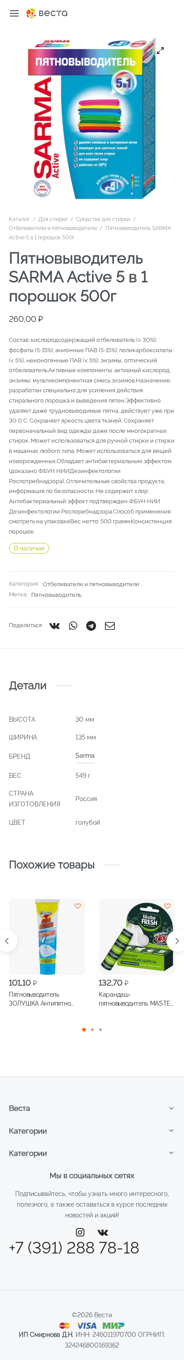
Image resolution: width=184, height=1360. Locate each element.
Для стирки (52, 219)
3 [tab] (100, 1029)
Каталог (19, 219)
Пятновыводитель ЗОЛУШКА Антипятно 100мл (40, 998)
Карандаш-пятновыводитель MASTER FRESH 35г (137, 998)
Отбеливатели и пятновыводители (53, 228)
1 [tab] (84, 1029)
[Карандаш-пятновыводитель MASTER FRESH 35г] (137, 937)
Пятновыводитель (56, 595)
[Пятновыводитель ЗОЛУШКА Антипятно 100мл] (47, 937)
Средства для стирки (103, 219)
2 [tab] (92, 1029)
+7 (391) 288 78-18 (74, 1247)
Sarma (85, 755)
